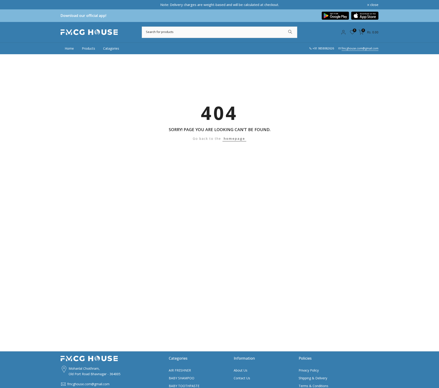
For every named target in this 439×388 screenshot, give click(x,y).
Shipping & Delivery (313, 378)
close (67, 4)
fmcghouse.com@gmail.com (360, 48)
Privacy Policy (309, 370)
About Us (240, 370)
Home (69, 48)
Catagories (111, 48)
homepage (234, 138)
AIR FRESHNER (180, 370)
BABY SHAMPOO (181, 378)
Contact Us (242, 378)
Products (88, 48)
